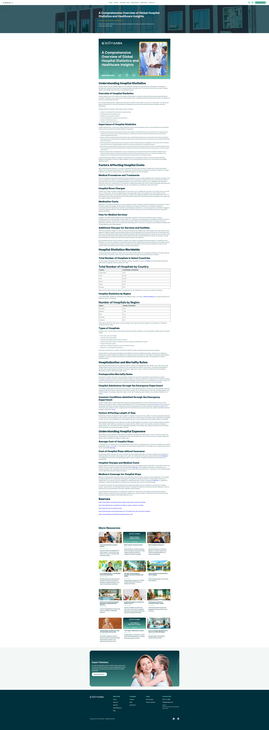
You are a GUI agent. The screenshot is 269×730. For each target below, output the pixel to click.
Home (114, 699)
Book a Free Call (260, 2)
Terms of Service (150, 702)
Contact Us (151, 2)
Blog (128, 2)
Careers (116, 2)
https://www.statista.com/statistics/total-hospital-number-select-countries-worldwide (122, 502)
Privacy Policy (149, 699)
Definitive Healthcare (149, 296)
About (110, 2)
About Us (115, 702)
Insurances (122, 2)
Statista (148, 261)
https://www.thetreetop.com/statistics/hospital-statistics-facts (116, 514)
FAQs (131, 702)
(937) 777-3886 (166, 699)
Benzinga (112, 447)
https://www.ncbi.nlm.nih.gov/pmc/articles (110, 508)
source (106, 380)
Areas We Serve (135, 2)
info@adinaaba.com (167, 702)
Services (115, 705)
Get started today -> (99, 674)
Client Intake (143, 2)
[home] (10, 3)
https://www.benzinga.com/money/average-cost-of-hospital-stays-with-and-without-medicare (124, 511)
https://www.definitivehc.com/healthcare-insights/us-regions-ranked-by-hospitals (121, 505)
